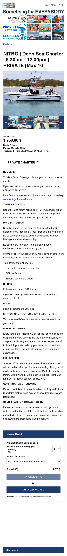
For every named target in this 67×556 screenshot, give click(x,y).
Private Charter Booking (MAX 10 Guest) (22, 449)
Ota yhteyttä (12, 549)
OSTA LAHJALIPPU (33, 489)
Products (7, 44)
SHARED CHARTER (15, 190)
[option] (10, 122)
